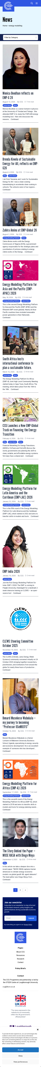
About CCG (20, 952)
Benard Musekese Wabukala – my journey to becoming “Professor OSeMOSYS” (19, 722)
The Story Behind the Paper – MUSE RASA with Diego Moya (19, 853)
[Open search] (32, 3)
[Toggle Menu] (36, 3)
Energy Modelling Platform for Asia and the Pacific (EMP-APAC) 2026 (20, 288)
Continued (14, 119)
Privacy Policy (28, 924)
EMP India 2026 (11, 571)
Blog (4, 176)
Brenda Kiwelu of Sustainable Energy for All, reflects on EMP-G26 (20, 163)
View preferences (21, 1062)
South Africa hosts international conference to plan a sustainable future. (18, 363)
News (15, 105)
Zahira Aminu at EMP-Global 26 (20, 230)
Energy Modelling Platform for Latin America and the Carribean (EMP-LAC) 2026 (20, 492)
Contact (20, 962)
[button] (38, 1029)
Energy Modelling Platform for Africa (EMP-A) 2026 (20, 785)
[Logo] (20, 937)
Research (20, 959)
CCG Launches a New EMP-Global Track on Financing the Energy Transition (20, 430)
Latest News (7, 105)
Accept (20, 1050)
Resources (20, 955)
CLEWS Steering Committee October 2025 (18, 643)
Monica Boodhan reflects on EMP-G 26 (18, 95)
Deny (20, 1056)
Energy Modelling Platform (11, 238)
